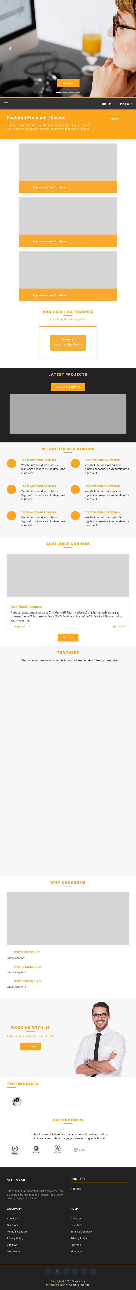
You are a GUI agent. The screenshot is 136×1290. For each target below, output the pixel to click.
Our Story (12, 1224)
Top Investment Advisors (38, 459)
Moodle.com (14, 1251)
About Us (12, 1218)
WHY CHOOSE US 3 (27, 981)
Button (68, 83)
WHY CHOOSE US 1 (26, 952)
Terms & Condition (17, 1231)
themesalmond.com (57, 1284)
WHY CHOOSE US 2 (27, 967)
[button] (106, 104)
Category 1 (19, 626)
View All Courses (68, 387)
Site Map (12, 1244)
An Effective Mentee (26, 607)
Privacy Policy (15, 1238)
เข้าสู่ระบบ (126, 104)
